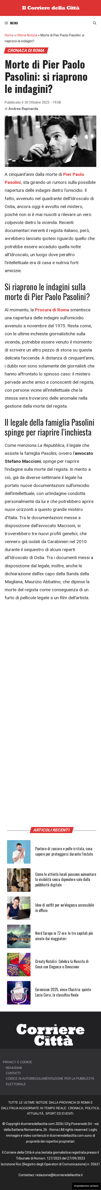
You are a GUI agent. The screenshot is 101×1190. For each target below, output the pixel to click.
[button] (94, 23)
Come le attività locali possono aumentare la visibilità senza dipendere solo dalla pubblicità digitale (65, 879)
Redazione (14, 1068)
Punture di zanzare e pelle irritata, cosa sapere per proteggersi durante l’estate (64, 851)
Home (9, 35)
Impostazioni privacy (86, 1185)
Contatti (13, 1073)
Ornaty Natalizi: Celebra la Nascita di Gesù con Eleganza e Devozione (62, 963)
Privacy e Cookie (17, 1062)
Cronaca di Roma (26, 50)
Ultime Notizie (27, 35)
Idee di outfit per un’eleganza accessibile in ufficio (64, 907)
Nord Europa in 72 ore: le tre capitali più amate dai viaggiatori (64, 935)
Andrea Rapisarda (23, 109)
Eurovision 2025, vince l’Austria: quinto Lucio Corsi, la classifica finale (63, 992)
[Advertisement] (50, 659)
